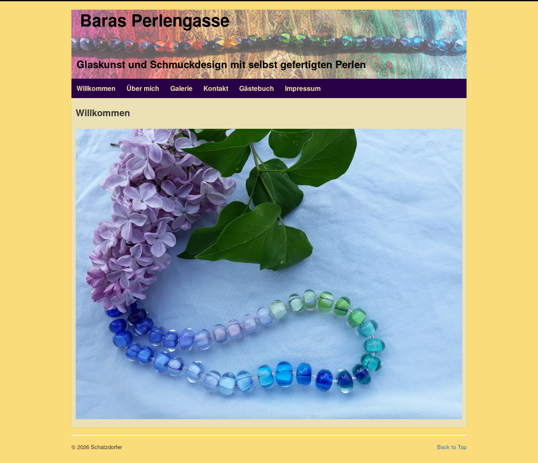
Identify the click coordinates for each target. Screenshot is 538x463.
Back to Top (452, 447)
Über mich (143, 88)
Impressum (303, 88)
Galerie (181, 88)
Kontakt (215, 88)
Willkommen (96, 88)
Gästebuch (256, 88)
